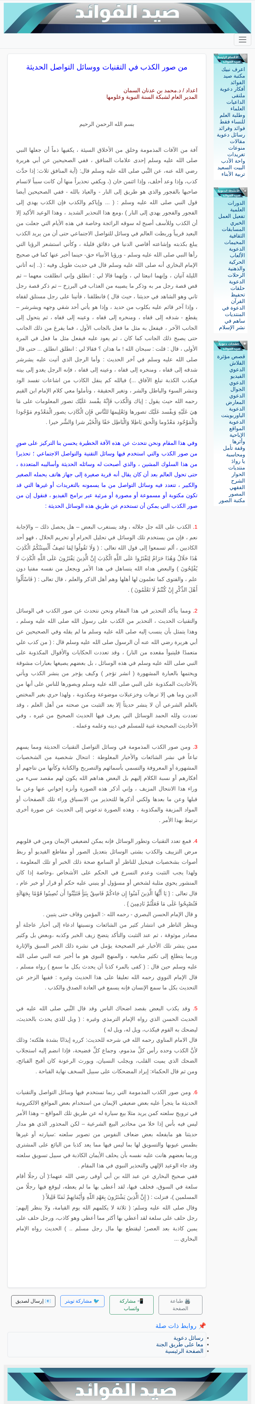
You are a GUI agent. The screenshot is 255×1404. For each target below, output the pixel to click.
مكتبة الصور (232, 500)
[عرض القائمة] (242, 39)
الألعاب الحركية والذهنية (236, 262)
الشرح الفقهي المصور (237, 487)
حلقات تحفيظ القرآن (237, 294)
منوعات (236, 148)
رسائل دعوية (231, 135)
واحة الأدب (233, 161)
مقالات (237, 141)
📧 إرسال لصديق (33, 1301)
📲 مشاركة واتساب (131, 1304)
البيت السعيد (231, 168)
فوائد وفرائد (232, 128)
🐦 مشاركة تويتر (82, 1301)
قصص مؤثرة (231, 356)
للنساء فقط (232, 122)
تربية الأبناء (233, 174)
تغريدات (236, 154)
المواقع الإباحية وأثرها (237, 435)
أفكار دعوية (232, 89)
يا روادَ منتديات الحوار (236, 467)
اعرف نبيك (233, 69)
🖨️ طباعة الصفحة (180, 1304)
